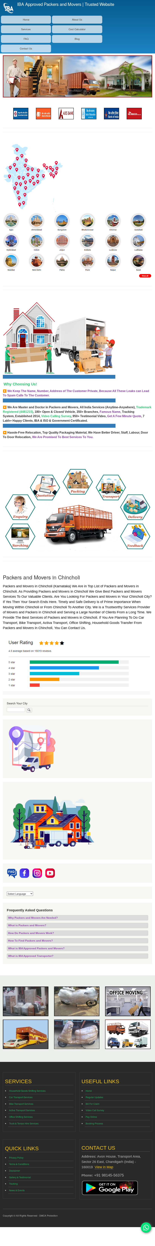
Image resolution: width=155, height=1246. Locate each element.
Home (26, 19)
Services (26, 29)
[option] (20, 113)
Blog (77, 39)
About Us (77, 19)
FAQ (26, 39)
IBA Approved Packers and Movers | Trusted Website (65, 4)
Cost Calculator (77, 29)
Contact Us (26, 48)
